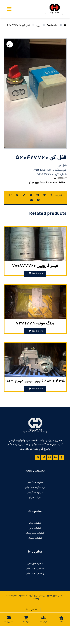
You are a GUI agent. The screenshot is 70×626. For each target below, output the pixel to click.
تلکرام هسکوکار (35, 483)
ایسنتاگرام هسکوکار (35, 488)
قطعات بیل (35, 523)
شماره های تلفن (35, 564)
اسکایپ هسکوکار (35, 569)
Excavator (51, 183)
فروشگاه (29, 595)
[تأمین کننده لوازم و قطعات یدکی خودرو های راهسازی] (54, 9)
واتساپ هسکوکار (35, 574)
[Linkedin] (55, 457)
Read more (37, 273)
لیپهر (37, 183)
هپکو (31, 183)
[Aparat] (37, 457)
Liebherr (62, 183)
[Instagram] (49, 457)
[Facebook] (61, 457)
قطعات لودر (35, 528)
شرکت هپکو (35, 498)
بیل (54, 178)
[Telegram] (43, 457)
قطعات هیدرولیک (35, 533)
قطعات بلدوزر (35, 538)
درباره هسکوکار (35, 493)
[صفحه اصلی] (65, 25)
